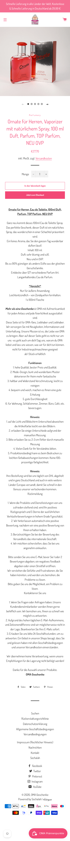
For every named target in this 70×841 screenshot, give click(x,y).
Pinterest (37, 776)
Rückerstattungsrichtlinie (35, 718)
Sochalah (35, 758)
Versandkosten (44, 158)
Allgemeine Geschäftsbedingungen (35, 729)
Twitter (37, 771)
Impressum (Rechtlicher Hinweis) (35, 742)
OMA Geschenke (39, 794)
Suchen (35, 713)
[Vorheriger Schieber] (23, 104)
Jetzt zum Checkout (35, 195)
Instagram (37, 781)
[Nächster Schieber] (47, 104)
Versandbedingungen (35, 734)
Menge (25, 174)
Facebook (37, 766)
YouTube (36, 786)
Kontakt (35, 753)
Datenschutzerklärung (35, 724)
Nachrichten (35, 747)
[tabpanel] (35, 61)
